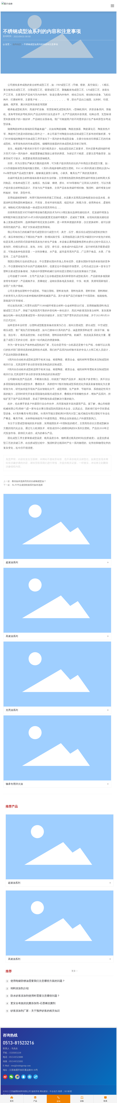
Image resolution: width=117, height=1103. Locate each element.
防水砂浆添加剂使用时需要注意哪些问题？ (35, 995)
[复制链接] (35, 1076)
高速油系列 (12, 636)
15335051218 (15, 1053)
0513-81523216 (18, 1042)
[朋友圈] (17, 1076)
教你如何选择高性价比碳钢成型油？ (29, 481)
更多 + (74, 971)
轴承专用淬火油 (14, 784)
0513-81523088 (16, 1057)
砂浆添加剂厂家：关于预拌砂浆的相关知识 (35, 1010)
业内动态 (16, 44)
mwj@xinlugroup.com (21, 1066)
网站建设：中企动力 (49, 1091)
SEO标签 (68, 1091)
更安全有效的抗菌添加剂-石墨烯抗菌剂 (33, 1003)
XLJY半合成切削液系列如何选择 (27, 485)
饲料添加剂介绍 (20, 988)
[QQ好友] (23, 1076)
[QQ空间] (29, 1076)
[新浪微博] (5, 1076)
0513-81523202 (16, 1061)
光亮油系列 (12, 710)
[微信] (11, 1076)
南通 (60, 1091)
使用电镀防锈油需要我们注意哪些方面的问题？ (38, 980)
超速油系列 (12, 562)
